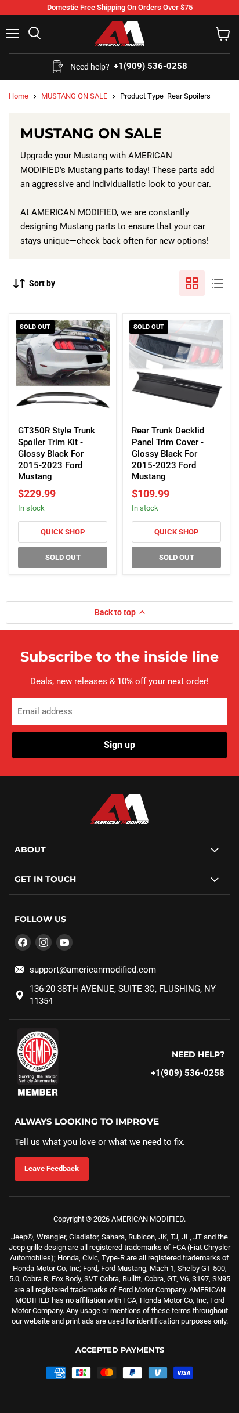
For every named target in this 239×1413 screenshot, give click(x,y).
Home (18, 96)
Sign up (119, 744)
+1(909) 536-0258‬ (187, 1073)
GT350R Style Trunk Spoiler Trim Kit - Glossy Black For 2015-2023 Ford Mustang (56, 453)
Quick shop (63, 531)
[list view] (217, 283)
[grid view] (192, 283)
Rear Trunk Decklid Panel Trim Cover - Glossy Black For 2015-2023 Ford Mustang (168, 453)
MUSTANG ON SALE (74, 96)
